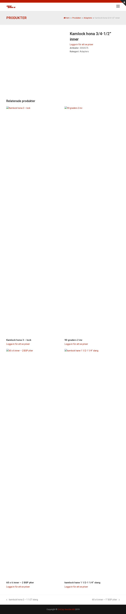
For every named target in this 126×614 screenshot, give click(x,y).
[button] (118, 6)
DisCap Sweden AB (66, 609)
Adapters (84, 51)
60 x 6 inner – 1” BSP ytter (104, 599)
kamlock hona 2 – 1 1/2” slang (22, 599)
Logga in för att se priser (81, 44)
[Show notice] (123, 3)
